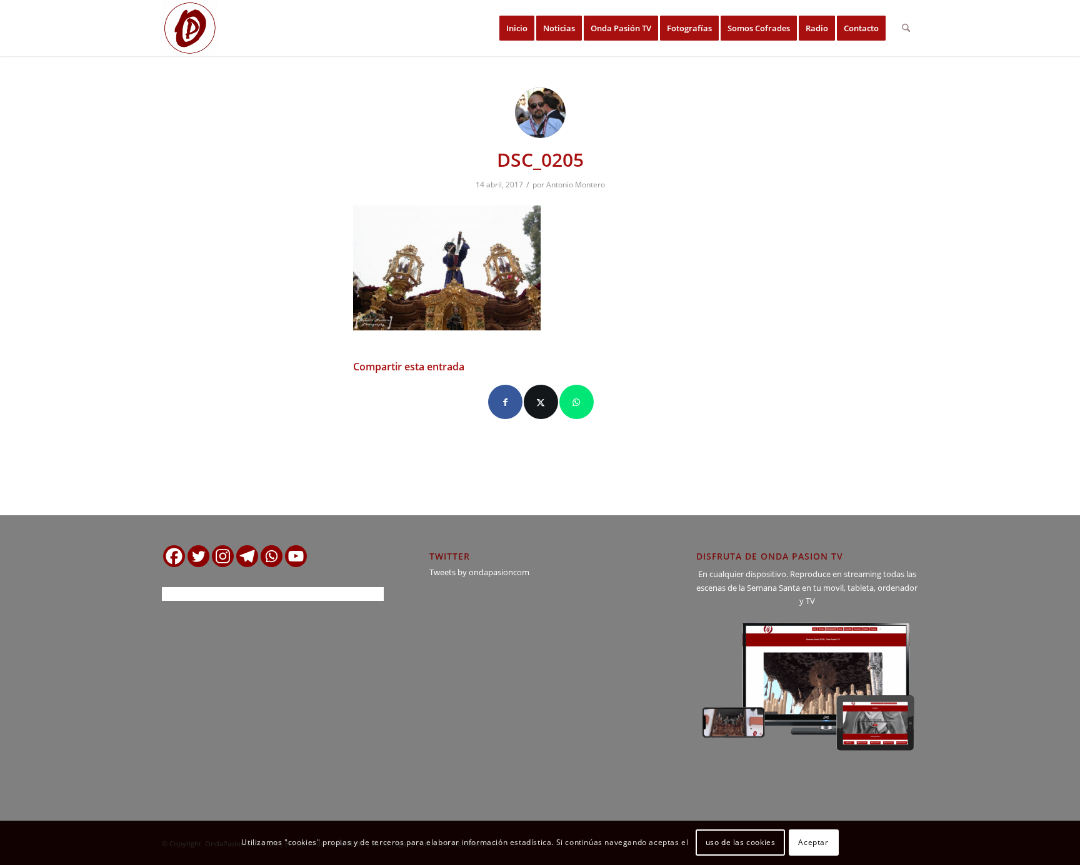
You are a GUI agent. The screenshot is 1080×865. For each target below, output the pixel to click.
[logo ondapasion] (190, 28)
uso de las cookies (741, 843)
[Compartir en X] (541, 402)
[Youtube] (296, 556)
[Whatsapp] (271, 556)
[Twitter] (198, 556)
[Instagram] (223, 556)
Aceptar (813, 843)
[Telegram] (247, 556)
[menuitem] (516, 28)
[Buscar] (906, 28)
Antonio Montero (575, 184)
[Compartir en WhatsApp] (576, 402)
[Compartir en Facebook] (505, 402)
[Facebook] (174, 556)
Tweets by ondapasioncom (479, 572)
